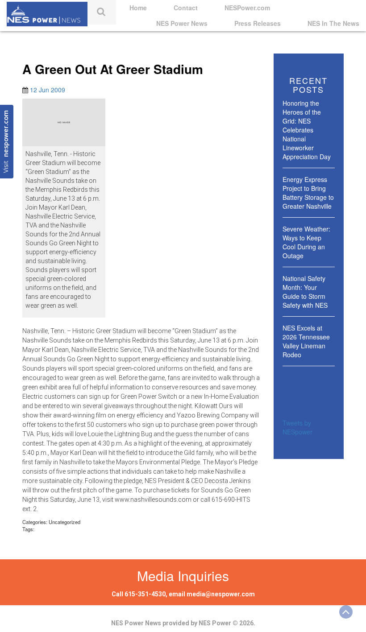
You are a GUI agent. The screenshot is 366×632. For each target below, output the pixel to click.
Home (138, 7)
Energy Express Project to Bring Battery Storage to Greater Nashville (308, 193)
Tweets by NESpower (297, 427)
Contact (186, 7)
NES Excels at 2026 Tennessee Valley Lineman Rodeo (306, 341)
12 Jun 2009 (47, 89)
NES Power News (182, 23)
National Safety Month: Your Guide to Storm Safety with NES (305, 292)
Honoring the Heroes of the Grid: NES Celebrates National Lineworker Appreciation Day (307, 130)
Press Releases (257, 23)
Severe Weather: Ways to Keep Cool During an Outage (306, 242)
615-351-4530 (145, 594)
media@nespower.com (221, 594)
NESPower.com (247, 7)
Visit (6, 141)
